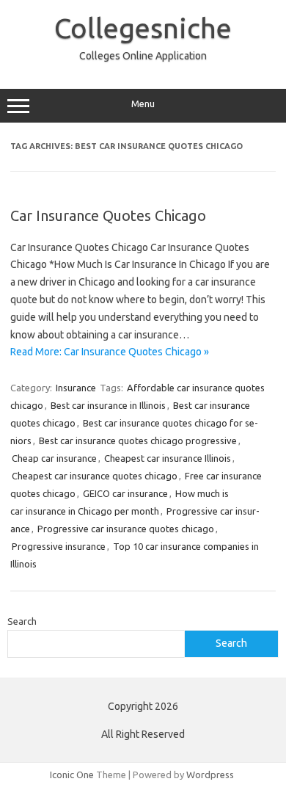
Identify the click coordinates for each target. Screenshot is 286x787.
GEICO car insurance (125, 493)
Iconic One (72, 774)
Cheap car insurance (54, 458)
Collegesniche (143, 27)
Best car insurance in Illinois (108, 405)
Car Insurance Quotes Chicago (108, 215)
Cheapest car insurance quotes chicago (94, 476)
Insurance (76, 387)
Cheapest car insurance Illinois (167, 458)
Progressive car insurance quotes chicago (125, 528)
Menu (143, 103)
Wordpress (210, 774)
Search (22, 621)
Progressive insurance (59, 546)
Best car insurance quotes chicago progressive (138, 440)
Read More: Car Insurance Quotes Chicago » (109, 352)
